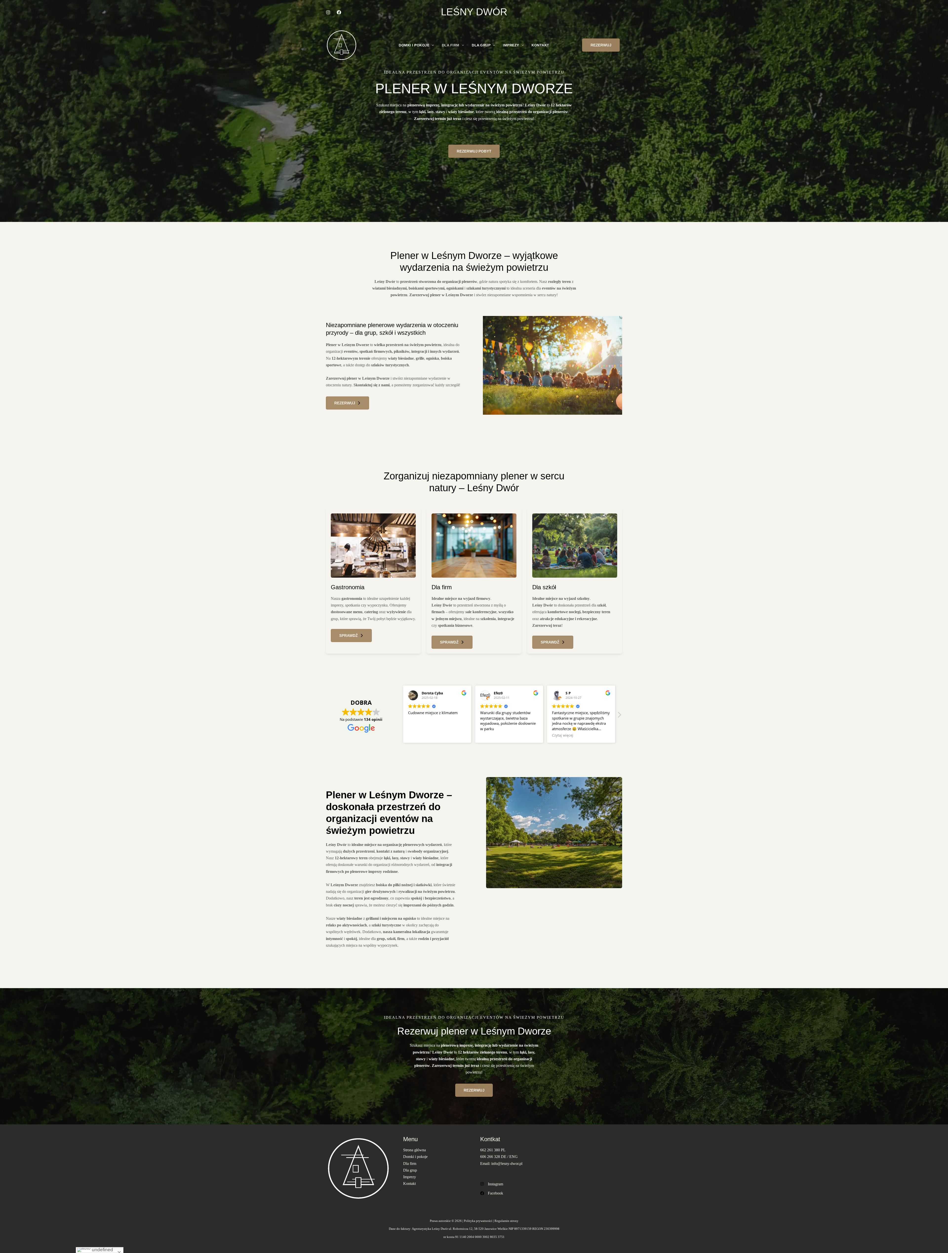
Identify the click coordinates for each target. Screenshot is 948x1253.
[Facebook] (491, 1193)
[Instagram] (491, 1184)
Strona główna (414, 1150)
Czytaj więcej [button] (418, 735)
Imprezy (511, 45)
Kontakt (540, 45)
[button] (601, 45)
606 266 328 (490, 1157)
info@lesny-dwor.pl (506, 1163)
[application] (431, 45)
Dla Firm (450, 45)
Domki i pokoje (414, 45)
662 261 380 (490, 1150)
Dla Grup (481, 45)
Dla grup (410, 1170)
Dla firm (409, 1163)
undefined (102, 1249)
